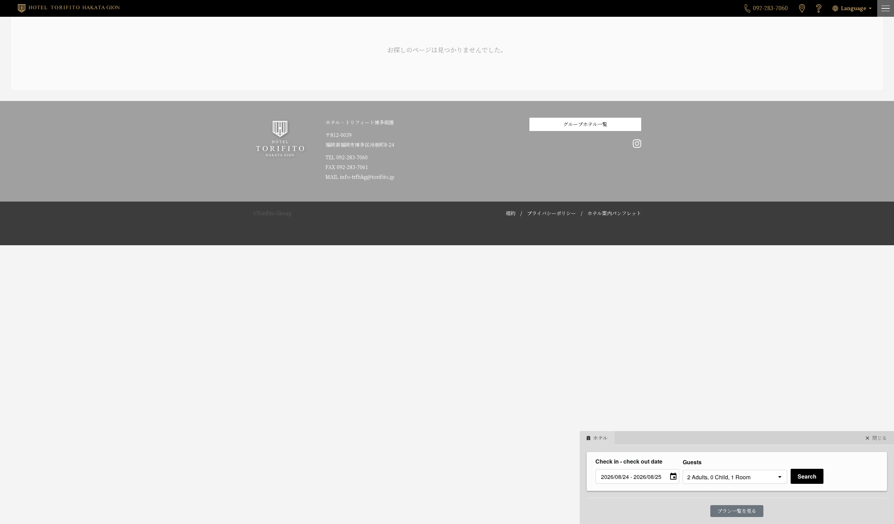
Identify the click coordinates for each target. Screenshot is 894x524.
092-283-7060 (352, 157)
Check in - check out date (628, 461)
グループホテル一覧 (585, 124)
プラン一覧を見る (736, 511)
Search (807, 476)
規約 (510, 213)
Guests (692, 462)
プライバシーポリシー (551, 213)
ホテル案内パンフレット (614, 213)
